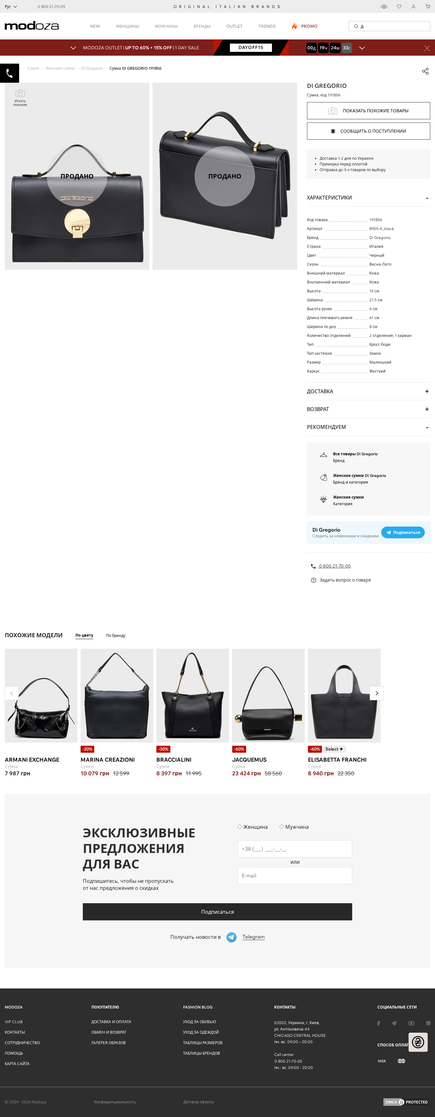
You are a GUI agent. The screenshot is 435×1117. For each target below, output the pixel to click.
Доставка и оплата (111, 1021)
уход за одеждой (201, 1032)
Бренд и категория (350, 482)
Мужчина (297, 827)
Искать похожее (20, 103)
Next (377, 693)
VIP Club (14, 1021)
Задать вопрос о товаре (345, 580)
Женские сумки (348, 497)
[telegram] (394, 1023)
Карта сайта (17, 1063)
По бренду (115, 635)
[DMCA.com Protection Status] (406, 1102)
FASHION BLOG (197, 1007)
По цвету (84, 635)
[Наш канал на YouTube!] (411, 1023)
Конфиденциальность (115, 1102)
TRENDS (267, 26)
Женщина (255, 827)
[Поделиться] (425, 71)
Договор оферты (198, 1102)
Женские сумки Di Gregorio (359, 475)
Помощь (14, 1053)
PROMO (305, 26)
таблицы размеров (203, 1042)
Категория (343, 503)
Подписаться (217, 912)
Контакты (15, 1032)
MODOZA (14, 1007)
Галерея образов (108, 1042)
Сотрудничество (22, 1042)
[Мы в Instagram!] (428, 1023)
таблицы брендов (201, 1053)
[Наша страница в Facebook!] (378, 1023)
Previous (12, 693)
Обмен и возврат (108, 1032)
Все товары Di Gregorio (355, 453)
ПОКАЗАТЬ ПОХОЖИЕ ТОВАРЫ (376, 111)
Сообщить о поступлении (373, 131)
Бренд (339, 460)
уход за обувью (199, 1021)
